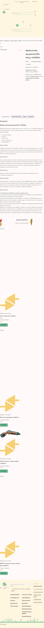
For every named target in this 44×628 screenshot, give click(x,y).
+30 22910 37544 (37, 599)
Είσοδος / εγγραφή (34, 1)
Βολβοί (19, 40)
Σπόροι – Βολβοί (13, 40)
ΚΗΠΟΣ (31, 78)
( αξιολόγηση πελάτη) (36, 61)
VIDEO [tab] (24, 116)
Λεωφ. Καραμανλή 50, (38, 592)
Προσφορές (36, 76)
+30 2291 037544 (6, 4)
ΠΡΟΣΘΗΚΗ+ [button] (3, 324)
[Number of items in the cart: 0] (35, 15)
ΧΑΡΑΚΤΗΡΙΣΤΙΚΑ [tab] (16, 116)
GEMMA (27, 79)
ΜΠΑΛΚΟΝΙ (36, 78)
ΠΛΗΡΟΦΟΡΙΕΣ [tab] (6, 116)
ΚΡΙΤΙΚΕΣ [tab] (30, 116)
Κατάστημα (6, 40)
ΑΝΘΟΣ (27, 78)
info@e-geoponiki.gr (6, 9)
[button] (20, 50)
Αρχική (1, 40)
